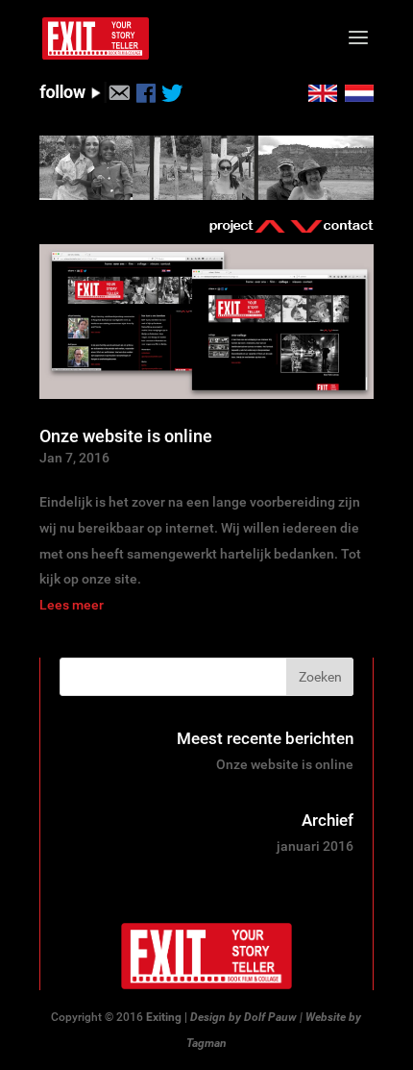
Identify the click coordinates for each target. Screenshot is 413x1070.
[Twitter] (172, 98)
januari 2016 (315, 846)
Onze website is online (125, 436)
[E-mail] (119, 98)
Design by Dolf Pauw (243, 1017)
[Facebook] (146, 98)
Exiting (164, 1017)
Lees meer (71, 604)
